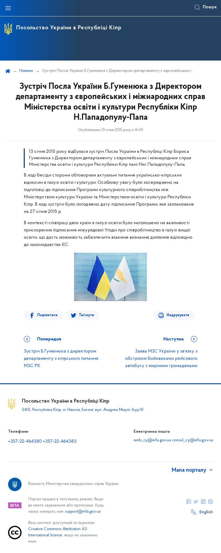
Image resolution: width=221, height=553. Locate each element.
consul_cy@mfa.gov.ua (192, 440)
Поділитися (47, 315)
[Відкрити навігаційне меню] (8, 8)
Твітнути (86, 315)
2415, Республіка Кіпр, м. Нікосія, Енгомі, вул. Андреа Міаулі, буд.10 (82, 410)
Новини (26, 71)
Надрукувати (178, 315)
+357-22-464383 (60, 441)
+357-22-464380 (25, 441)
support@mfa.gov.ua (83, 512)
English (206, 512)
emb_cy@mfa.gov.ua (152, 440)
